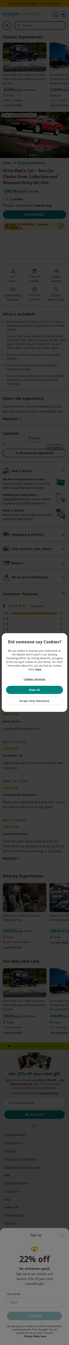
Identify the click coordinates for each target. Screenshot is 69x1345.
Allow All (34, 690)
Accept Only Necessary (34, 700)
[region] (34, 672)
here (38, 669)
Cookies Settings (34, 679)
